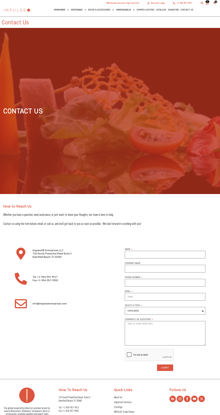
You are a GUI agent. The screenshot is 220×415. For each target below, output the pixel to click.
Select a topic (133, 305)
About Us (118, 397)
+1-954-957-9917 (70, 407)
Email (128, 291)
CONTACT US (187, 9)
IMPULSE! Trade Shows (124, 411)
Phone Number (133, 277)
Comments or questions (138, 319)
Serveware (77, 9)
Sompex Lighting (145, 9)
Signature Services (123, 402)
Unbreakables (123, 9)
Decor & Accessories (99, 9)
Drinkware (59, 9)
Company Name (132, 263)
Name (128, 249)
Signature (173, 9)
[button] (202, 3)
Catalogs (161, 9)
